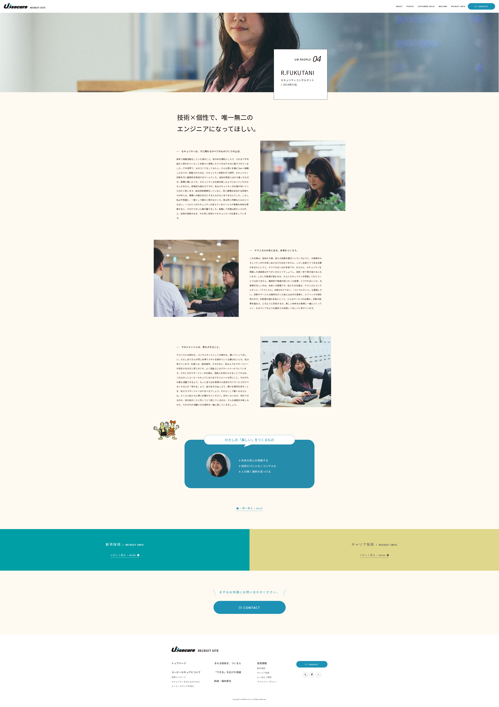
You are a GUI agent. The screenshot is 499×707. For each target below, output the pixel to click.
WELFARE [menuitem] (443, 6)
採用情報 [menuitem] (262, 663)
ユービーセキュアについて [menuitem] (186, 672)
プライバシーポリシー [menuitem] (267, 681)
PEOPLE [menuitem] (410, 6)
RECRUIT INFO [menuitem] (458, 6)
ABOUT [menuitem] (399, 6)
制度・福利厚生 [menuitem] (222, 681)
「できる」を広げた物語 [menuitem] (227, 672)
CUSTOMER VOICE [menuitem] (426, 6)
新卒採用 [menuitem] (261, 668)
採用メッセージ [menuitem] (179, 677)
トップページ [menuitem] (179, 663)
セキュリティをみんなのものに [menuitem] (186, 681)
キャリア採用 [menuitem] (263, 672)
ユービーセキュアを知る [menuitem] (183, 686)
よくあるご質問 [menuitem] (264, 677)
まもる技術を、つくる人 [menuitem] (227, 663)
